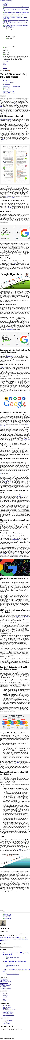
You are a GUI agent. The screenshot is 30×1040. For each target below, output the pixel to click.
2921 (7, 975)
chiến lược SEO (10, 207)
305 (9, 89)
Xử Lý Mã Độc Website (8, 1015)
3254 (7, 966)
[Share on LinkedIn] (7, 917)
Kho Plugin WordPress (8, 1012)
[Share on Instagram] (7, 918)
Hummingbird (10, 329)
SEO (1, 106)
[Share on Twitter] (7, 915)
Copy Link (11, 91)
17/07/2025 (16, 974)
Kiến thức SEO (6, 80)
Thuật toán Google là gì (5, 119)
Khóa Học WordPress (8, 1013)
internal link (27, 439)
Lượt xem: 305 (6, 84)
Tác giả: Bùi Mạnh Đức (14, 86)
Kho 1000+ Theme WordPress (10, 1009)
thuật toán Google (13, 103)
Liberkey (5, 1022)
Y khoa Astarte (6, 1023)
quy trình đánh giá (10, 356)
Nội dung (2, 367)
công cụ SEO (7, 481)
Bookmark (11, 92)
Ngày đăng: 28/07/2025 (8, 82)
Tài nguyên (5, 997)
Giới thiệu (5, 4)
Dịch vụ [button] (5, 5)
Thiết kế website (6, 1005)
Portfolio (5, 996)
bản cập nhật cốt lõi (17, 539)
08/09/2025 (16, 957)
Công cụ (15, 585)
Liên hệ (4, 64)
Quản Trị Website (7, 1007)
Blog (4, 63)
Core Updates (8, 467)
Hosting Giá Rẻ (6, 1008)
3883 (7, 958)
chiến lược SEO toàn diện (22, 616)
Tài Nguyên (5, 61)
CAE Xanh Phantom (8, 1020)
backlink (15, 263)
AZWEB (7, 196)
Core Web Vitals (4, 553)
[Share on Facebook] (7, 914)
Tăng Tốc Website (7, 1011)
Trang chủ (5, 3)
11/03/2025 (16, 965)
